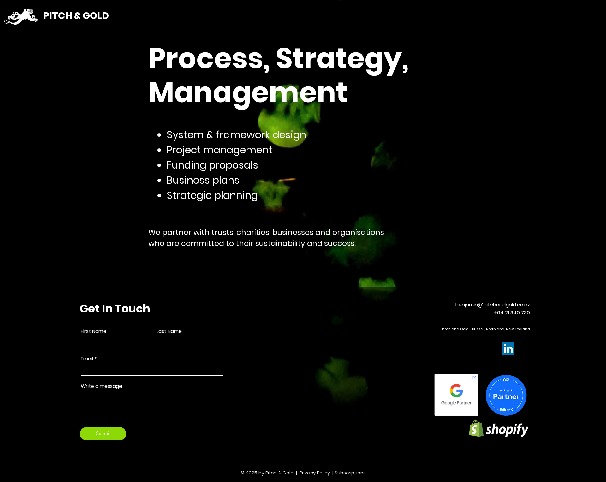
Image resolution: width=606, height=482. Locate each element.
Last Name (169, 331)
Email (87, 358)
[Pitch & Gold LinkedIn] (508, 348)
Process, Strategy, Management (278, 75)
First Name (93, 331)
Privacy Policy (315, 472)
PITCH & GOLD (76, 15)
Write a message (101, 386)
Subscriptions (350, 472)
